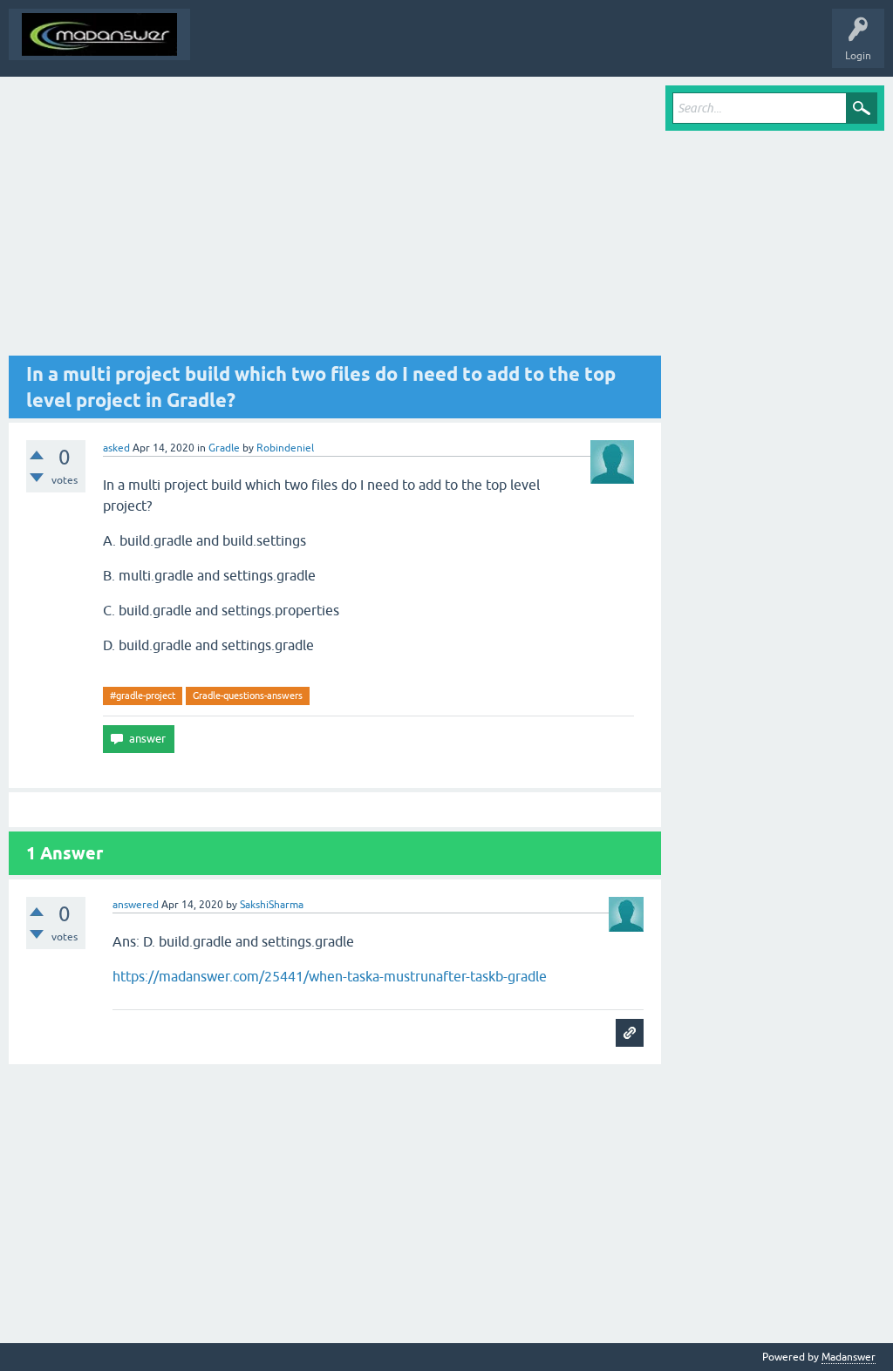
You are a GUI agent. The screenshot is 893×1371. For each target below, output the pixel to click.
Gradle (224, 448)
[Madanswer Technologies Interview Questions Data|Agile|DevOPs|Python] (99, 34)
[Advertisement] (335, 220)
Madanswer (848, 1357)
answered (135, 905)
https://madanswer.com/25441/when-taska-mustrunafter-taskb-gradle (329, 976)
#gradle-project (142, 695)
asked (116, 448)
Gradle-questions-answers (248, 695)
